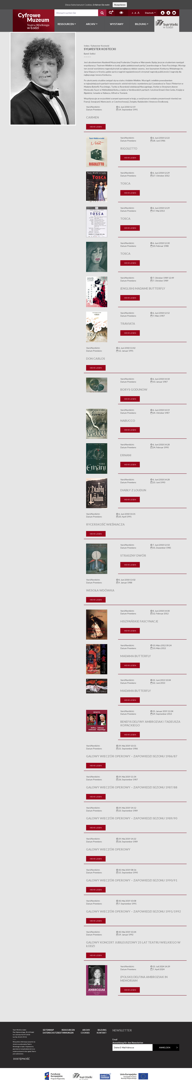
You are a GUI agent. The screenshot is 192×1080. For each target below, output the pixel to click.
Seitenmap (48, 1030)
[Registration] (168, 13)
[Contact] (174, 13)
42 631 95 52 (22, 1037)
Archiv (90, 24)
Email (127, 1039)
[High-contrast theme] (121, 12)
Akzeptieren (120, 4)
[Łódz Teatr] (33, 20)
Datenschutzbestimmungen (58, 1033)
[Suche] (102, 12)
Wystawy (116, 24)
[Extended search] (110, 12)
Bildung (140, 24)
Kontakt (101, 1033)
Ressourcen (66, 24)
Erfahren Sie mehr (101, 4)
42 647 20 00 (25, 1034)
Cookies (85, 1033)
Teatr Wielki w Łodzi (166, 24)
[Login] (163, 13)
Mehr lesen (96, 127)
